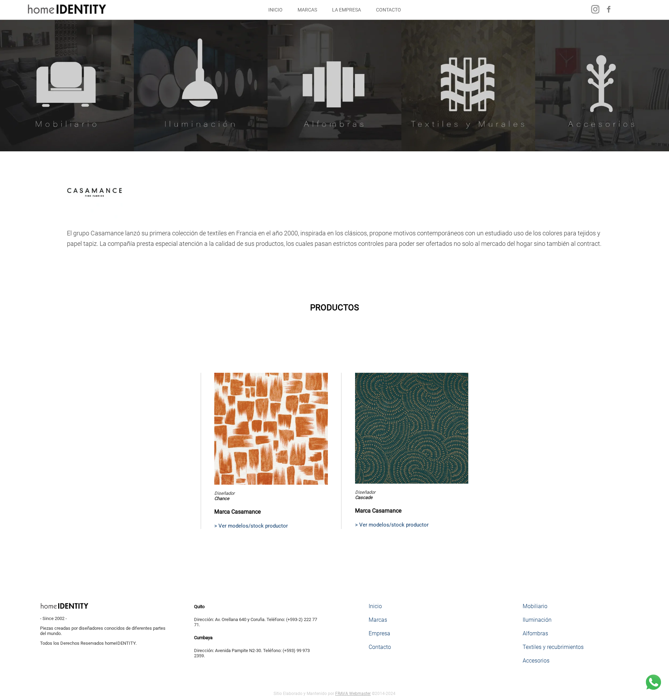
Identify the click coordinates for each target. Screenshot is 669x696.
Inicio (375, 606)
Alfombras (535, 633)
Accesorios (536, 660)
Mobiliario (535, 606)
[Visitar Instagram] (595, 13)
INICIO (275, 10)
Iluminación (537, 619)
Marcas (378, 619)
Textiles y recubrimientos (553, 647)
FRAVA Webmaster (353, 693)
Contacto (380, 647)
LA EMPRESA (346, 10)
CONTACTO (388, 10)
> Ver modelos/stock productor (251, 526)
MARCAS (307, 10)
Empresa (379, 633)
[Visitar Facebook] (609, 13)
